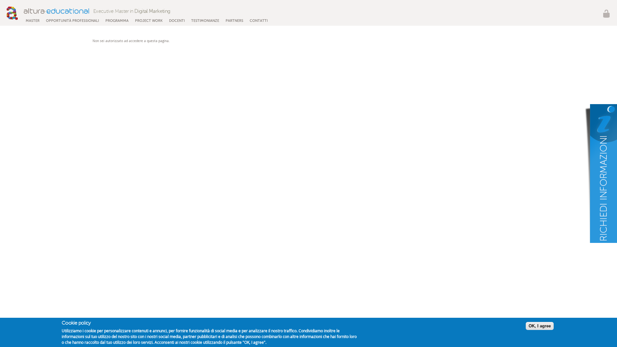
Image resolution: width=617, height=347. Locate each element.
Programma (117, 21)
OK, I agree (540, 326)
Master (33, 21)
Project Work (149, 21)
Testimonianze (205, 21)
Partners (234, 21)
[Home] (47, 13)
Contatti (259, 21)
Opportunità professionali (72, 21)
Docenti (177, 21)
